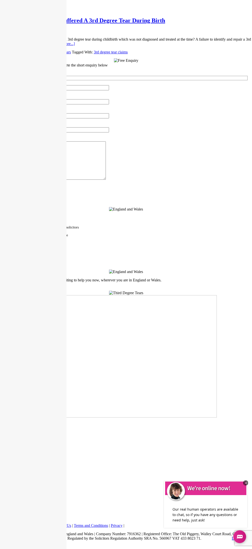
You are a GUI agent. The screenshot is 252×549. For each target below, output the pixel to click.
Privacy (117, 525)
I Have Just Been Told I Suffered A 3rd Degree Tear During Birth (82, 20)
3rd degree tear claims (111, 52)
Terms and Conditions (91, 525)
